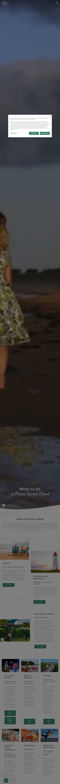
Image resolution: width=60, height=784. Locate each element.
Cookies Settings (13, 133)
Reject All (34, 133)
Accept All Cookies (45, 133)
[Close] (50, 116)
